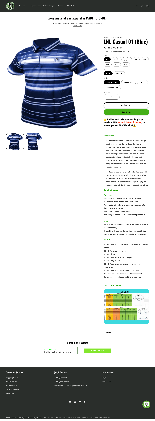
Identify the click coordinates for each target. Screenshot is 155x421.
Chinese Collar (112, 87)
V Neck (142, 82)
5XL (125, 64)
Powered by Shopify (35, 418)
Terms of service (74, 418)
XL (136, 59)
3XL (107, 64)
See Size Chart (77, 26)
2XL (144, 59)
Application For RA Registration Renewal (70, 386)
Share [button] (108, 332)
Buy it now (126, 112)
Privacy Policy (11, 386)
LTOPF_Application (61, 382)
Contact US (106, 382)
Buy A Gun (10, 393)
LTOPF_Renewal (60, 378)
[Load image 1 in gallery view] (15, 141)
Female (119, 73)
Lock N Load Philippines (20, 418)
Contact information (102, 418)
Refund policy (49, 418)
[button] (24, 5)
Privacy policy (61, 418)
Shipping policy (87, 418)
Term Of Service (12, 389)
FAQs (104, 378)
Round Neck (129, 82)
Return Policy (11, 382)
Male (108, 73)
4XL (116, 64)
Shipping (107, 51)
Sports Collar (112, 82)
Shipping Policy (12, 378)
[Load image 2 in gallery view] (34, 141)
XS (107, 59)
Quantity (107, 92)
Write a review (97, 350)
